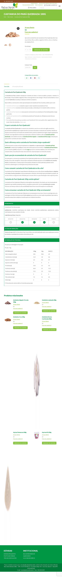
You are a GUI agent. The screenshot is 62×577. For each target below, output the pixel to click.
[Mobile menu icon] (59, 6)
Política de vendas (9, 556)
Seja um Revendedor (29, 553)
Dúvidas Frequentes (10, 553)
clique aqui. (23, 122)
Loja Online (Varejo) (29, 558)
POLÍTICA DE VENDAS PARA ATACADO (48, 3)
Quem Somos (27, 556)
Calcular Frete (28, 65)
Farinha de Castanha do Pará (13, 116)
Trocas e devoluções (10, 558)
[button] (18, 28)
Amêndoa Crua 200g (19, 317)
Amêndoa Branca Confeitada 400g (47, 318)
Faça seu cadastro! (31, 32)
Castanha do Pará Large (12, 105)
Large (28, 149)
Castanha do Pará (11, 107)
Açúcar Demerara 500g (19, 432)
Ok (35, 67)
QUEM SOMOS (34, 3)
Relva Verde (38, 54)
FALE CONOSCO (39, 5)
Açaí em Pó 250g (46, 432)
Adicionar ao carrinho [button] (20, 312)
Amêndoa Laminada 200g (49, 300)
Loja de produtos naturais (46, 57)
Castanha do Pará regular (29, 136)
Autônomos (30, 57)
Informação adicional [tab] (17, 86)
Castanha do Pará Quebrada (13, 112)
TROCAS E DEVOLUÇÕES (28, 5)
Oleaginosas (33, 54)
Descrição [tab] (6, 86)
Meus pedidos (33, 7)
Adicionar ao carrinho (41, 50)
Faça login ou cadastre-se (51, 5)
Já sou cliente (29, 27)
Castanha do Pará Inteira (50, 147)
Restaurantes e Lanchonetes (30, 58)
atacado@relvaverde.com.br (27, 570)
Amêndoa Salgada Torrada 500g (20, 301)
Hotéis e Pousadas (36, 57)
